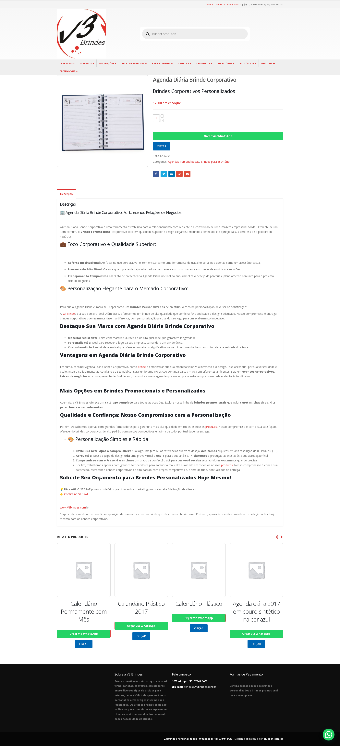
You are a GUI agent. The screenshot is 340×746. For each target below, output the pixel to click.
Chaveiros (203, 63)
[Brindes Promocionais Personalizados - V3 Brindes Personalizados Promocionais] (81, 33)
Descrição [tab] (66, 194)
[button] (328, 734)
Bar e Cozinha (161, 63)
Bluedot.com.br (273, 738)
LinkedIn (171, 174)
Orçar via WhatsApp (218, 136)
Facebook (156, 174)
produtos (211, 427)
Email (187, 174)
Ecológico (246, 63)
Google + (179, 174)
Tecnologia (67, 71)
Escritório (224, 63)
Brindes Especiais (133, 63)
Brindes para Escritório (215, 161)
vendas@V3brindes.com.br (200, 686)
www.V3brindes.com (73, 507)
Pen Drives (268, 63)
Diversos (86, 63)
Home (209, 4)
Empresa (220, 4)
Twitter (164, 174)
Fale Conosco (234, 4)
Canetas (183, 63)
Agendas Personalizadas (183, 161)
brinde (142, 367)
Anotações (106, 63)
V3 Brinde (69, 313)
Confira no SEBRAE (76, 494)
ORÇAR (161, 146)
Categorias (67, 63)
